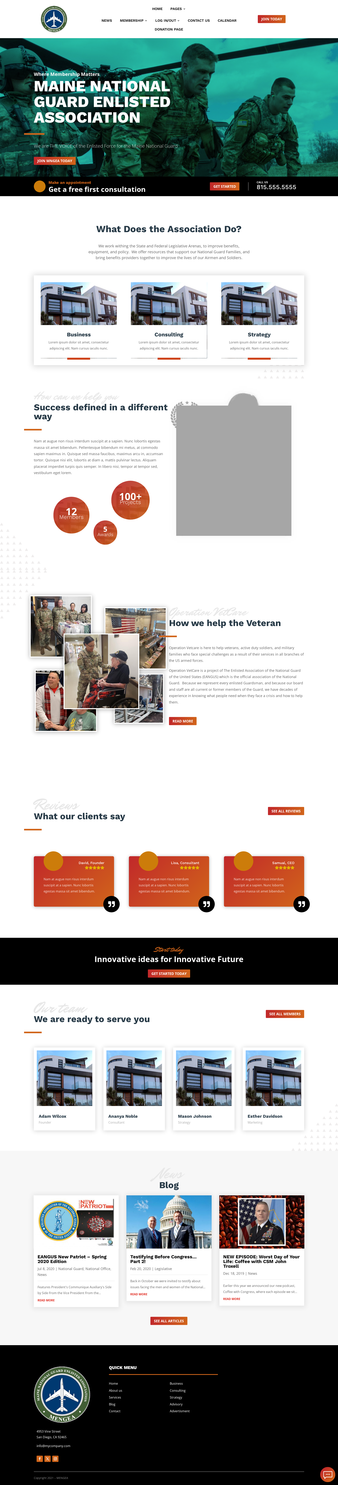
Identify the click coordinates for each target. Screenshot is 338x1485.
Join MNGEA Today (54, 160)
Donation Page (169, 29)
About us (115, 1390)
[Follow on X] (47, 1459)
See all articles (169, 1321)
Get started (224, 186)
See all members (285, 1014)
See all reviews (286, 811)
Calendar (227, 20)
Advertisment (180, 1411)
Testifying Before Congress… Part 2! (163, 1259)
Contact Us (199, 20)
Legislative (163, 1268)
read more (46, 1300)
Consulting (178, 1390)
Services (115, 1397)
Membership (132, 20)
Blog (112, 1404)
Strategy (176, 1397)
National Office (97, 1268)
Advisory (176, 1404)
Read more (183, 721)
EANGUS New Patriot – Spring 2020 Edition (72, 1259)
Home (157, 9)
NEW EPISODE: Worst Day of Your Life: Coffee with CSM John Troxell (261, 1261)
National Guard (71, 1268)
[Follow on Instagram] (55, 1459)
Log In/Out (165, 20)
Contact (114, 1411)
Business (176, 1383)
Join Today (271, 19)
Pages (176, 9)
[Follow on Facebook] (40, 1459)
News (107, 20)
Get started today (169, 973)
